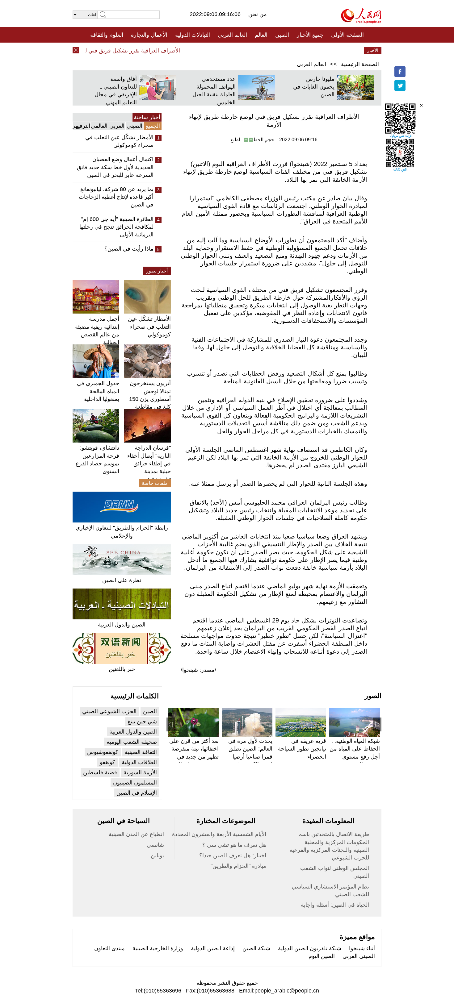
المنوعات (249, 50)
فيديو (200, 50)
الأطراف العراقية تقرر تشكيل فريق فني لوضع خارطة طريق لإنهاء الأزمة (107, 51)
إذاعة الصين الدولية (213, 948)
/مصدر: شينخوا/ (198, 670)
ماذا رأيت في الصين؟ (128, 249)
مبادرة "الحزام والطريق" (238, 866)
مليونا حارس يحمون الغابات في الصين (313, 87)
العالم (261, 35)
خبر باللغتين (122, 669)
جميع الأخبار (310, 35)
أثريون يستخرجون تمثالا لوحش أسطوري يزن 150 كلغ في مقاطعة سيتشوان (150, 399)
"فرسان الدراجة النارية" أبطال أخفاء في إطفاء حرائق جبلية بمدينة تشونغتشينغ (149, 463)
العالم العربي (232, 35)
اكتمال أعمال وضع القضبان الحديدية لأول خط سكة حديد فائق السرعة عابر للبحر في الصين (115, 167)
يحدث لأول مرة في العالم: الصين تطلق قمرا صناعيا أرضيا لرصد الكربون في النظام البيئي (250, 756)
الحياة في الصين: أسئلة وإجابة (335, 905)
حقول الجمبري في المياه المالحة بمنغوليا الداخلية (98, 391)
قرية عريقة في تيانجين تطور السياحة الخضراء (302, 748)
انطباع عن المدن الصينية (136, 834)
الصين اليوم (322, 956)
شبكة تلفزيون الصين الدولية (309, 948)
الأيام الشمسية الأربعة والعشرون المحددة (219, 834)
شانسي (155, 845)
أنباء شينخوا (362, 948)
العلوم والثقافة (106, 35)
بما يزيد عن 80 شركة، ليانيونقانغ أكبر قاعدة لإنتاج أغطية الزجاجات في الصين (116, 197)
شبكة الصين (256, 948)
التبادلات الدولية (192, 35)
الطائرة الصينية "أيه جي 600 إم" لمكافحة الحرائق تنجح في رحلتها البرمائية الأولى (116, 227)
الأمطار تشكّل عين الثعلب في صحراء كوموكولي (119, 141)
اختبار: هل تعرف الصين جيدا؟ (232, 855)
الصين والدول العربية (121, 625)
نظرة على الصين (121, 580)
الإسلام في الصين (136, 793)
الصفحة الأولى (347, 35)
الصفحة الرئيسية (360, 64)
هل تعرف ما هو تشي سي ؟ (234, 845)
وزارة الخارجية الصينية (157, 948)
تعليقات (222, 50)
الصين (282, 35)
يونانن (157, 855)
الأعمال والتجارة (149, 35)
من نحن (257, 14)
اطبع (235, 139)
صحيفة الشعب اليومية (132, 742)
